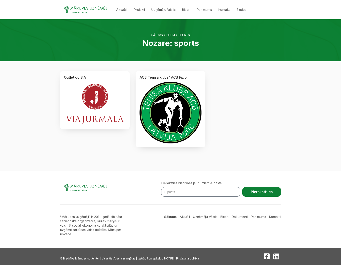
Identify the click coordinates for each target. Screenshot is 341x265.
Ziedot (241, 10)
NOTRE (169, 258)
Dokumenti (239, 217)
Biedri (186, 10)
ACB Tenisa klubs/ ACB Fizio (163, 77)
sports (184, 35)
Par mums (204, 10)
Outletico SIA (75, 77)
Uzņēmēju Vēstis (163, 10)
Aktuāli (121, 10)
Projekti (139, 10)
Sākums (157, 35)
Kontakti (224, 10)
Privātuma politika (187, 258)
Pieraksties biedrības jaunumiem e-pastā (191, 183)
